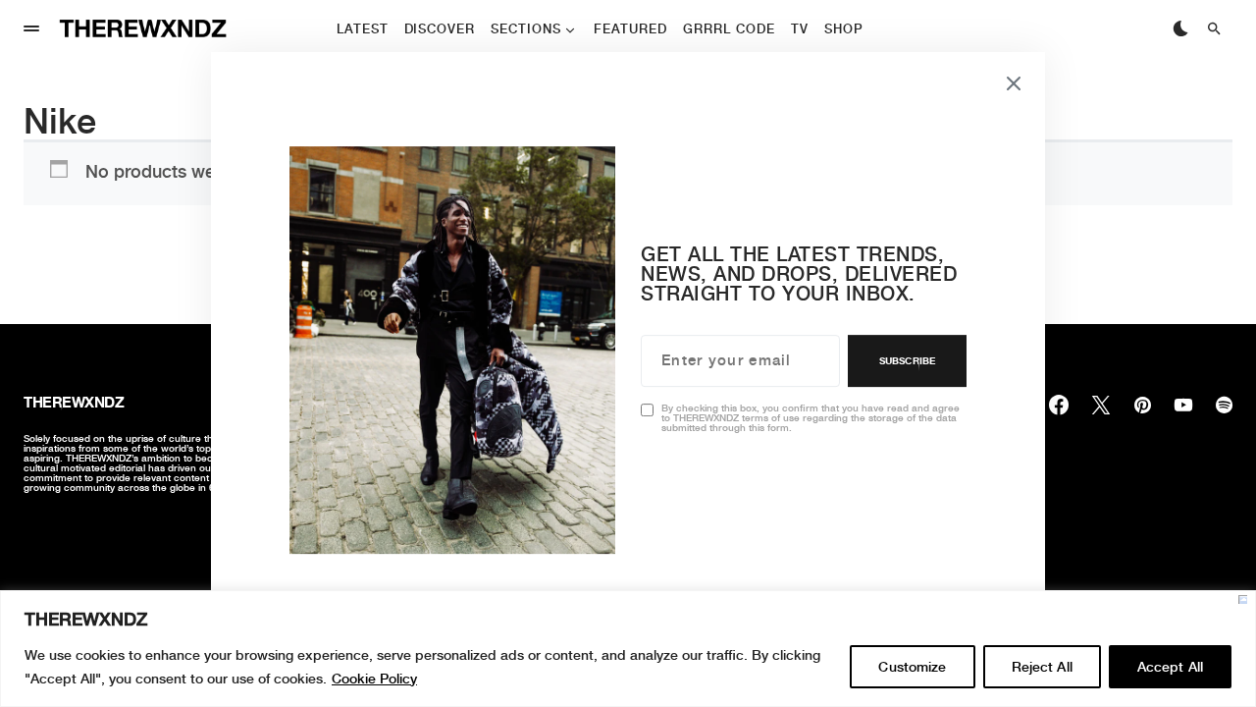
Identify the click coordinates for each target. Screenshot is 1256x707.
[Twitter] (1101, 404)
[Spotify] (1224, 404)
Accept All (1170, 667)
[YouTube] (1183, 404)
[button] (31, 28)
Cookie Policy (374, 678)
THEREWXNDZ (74, 402)
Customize (912, 667)
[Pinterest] (1142, 404)
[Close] (1242, 599)
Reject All (1042, 667)
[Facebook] (1059, 404)
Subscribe (907, 360)
